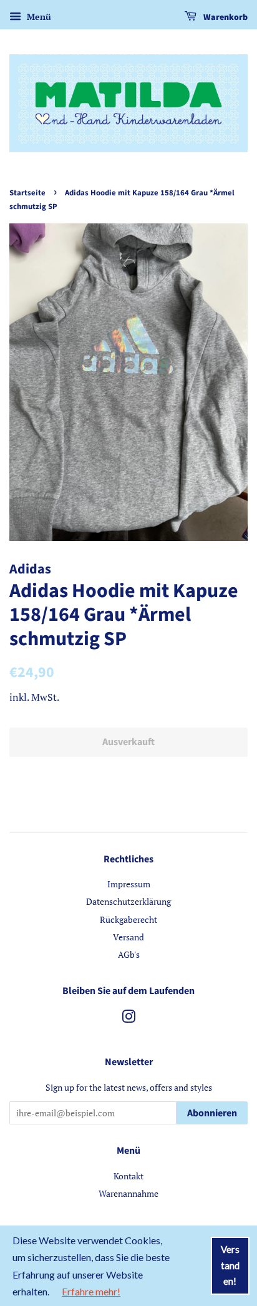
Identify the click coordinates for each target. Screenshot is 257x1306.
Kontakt (128, 1176)
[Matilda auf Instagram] (128, 1019)
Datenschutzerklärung (128, 901)
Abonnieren (212, 1113)
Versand (128, 937)
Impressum (128, 884)
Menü (37, 16)
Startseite (27, 192)
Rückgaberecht (128, 919)
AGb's (129, 954)
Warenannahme (128, 1193)
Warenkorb (224, 17)
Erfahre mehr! (91, 1291)
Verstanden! (230, 1265)
